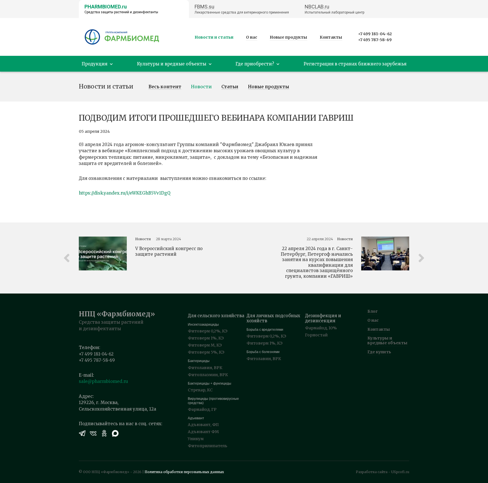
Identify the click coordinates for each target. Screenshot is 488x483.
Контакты (331, 37)
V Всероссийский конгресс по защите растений (168, 251)
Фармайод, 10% (321, 327)
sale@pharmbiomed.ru (103, 381)
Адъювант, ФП (203, 424)
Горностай (316, 335)
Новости (201, 86)
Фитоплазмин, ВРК (208, 374)
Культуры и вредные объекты (387, 340)
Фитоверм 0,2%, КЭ (207, 331)
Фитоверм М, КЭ (205, 345)
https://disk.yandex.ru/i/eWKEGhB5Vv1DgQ (124, 193)
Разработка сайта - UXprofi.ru (382, 472)
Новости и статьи (214, 37)
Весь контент (165, 86)
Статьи (229, 86)
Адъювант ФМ (203, 431)
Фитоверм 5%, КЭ (206, 352)
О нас (251, 37)
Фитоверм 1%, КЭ (206, 338)
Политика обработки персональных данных (184, 472)
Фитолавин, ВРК (205, 367)
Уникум (196, 438)
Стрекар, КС (200, 389)
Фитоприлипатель (207, 445)
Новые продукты (288, 37)
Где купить (379, 351)
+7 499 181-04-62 (375, 33)
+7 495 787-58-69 (375, 39)
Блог (372, 311)
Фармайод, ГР (202, 409)
